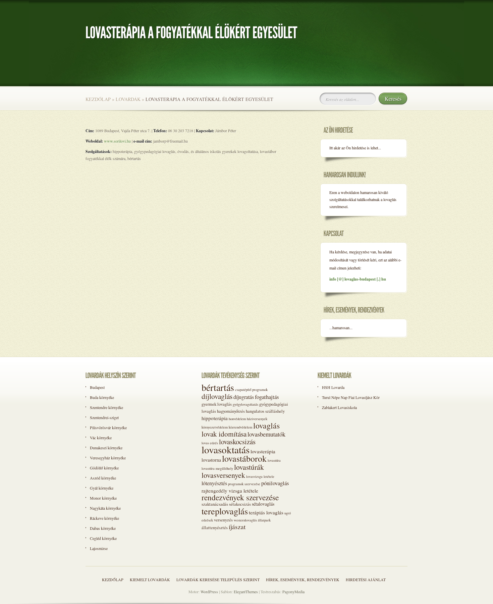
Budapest (97, 387)
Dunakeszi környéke (106, 447)
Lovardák (128, 99)
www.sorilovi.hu (117, 141)
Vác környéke (101, 437)
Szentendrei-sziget (104, 417)
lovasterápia (263, 451)
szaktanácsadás (215, 504)
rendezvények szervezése (240, 497)
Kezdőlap (98, 99)
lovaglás (266, 425)
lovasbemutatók (266, 434)
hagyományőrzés (231, 411)
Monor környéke (103, 498)
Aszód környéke (103, 478)
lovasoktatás (226, 449)
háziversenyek (257, 418)
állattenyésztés (215, 528)
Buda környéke (102, 397)
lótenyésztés (214, 483)
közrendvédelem (240, 427)
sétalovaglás (263, 504)
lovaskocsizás (237, 441)
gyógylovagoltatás (245, 404)
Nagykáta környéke (105, 508)
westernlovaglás (245, 520)
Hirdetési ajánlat (366, 579)
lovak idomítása (224, 434)
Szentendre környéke (106, 407)
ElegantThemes (246, 591)
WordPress (209, 591)
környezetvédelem (215, 427)
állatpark (264, 520)
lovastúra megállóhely (217, 468)
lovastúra (274, 460)
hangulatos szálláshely (265, 411)
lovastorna (211, 460)
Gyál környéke (101, 488)
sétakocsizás (240, 504)
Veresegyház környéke (108, 457)
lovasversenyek (223, 475)
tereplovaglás (225, 511)
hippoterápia (215, 418)
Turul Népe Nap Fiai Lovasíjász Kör (351, 397)
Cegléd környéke (103, 538)
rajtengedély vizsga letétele (230, 490)
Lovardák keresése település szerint (218, 579)
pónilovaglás (275, 483)
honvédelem (237, 418)
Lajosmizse (99, 548)
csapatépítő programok (251, 389)
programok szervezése (244, 484)
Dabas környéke (103, 528)
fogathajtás (267, 397)
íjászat (237, 526)
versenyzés (223, 520)
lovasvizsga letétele (260, 476)
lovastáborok (244, 458)
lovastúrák (249, 467)
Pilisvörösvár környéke (108, 427)
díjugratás (243, 397)
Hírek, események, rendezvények (302, 579)
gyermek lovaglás (217, 404)
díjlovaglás (217, 396)
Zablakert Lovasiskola (339, 407)
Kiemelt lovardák (150, 579)
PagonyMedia (293, 591)
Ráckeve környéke (104, 518)
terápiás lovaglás (266, 512)
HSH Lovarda (333, 387)
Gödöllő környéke (104, 467)
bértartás (218, 387)
